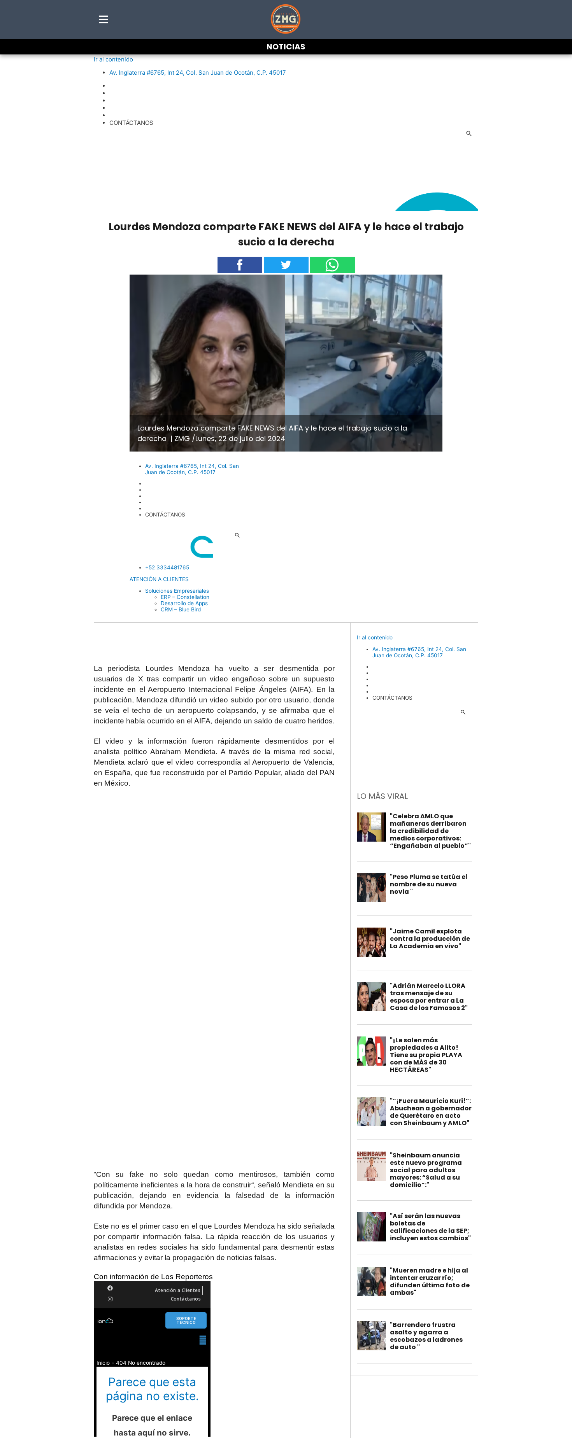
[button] (104, 19)
